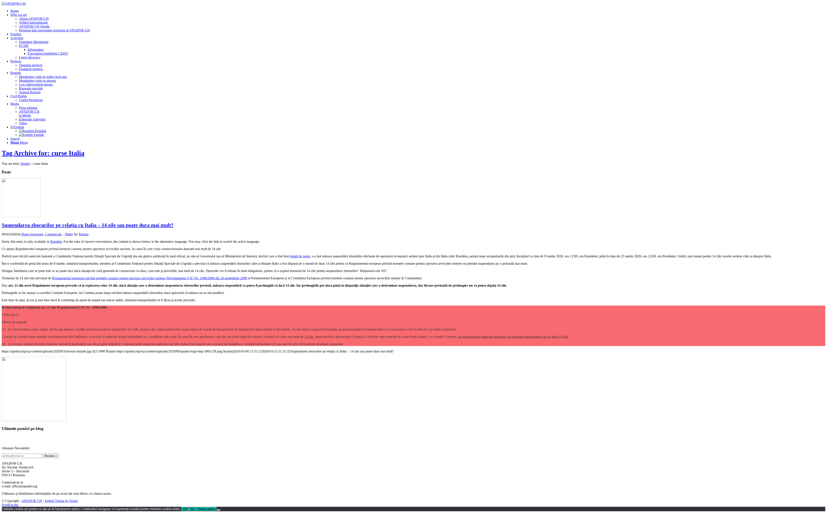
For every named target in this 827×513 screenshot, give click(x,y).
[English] (17, 127)
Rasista (84, 234)
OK (185, 509)
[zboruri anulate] (21, 216)
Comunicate (53, 234)
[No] (218, 510)
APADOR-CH (32, 501)
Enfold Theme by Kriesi (61, 501)
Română (56, 241)
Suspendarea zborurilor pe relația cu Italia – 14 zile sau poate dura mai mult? (88, 225)
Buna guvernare (32, 234)
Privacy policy (206, 509)
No (192, 509)
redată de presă (300, 256)
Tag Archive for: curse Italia (43, 153)
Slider (69, 234)
